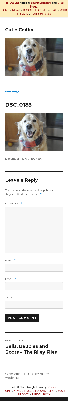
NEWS (16, 10)
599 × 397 (36, 158)
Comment (13, 203)
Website (11, 297)
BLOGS (27, 10)
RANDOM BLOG (41, 14)
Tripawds (52, 387)
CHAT (52, 10)
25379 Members (41, 3)
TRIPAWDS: (11, 3)
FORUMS (40, 10)
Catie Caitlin (19, 29)
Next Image (12, 91)
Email (10, 278)
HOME (5, 10)
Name (10, 260)
